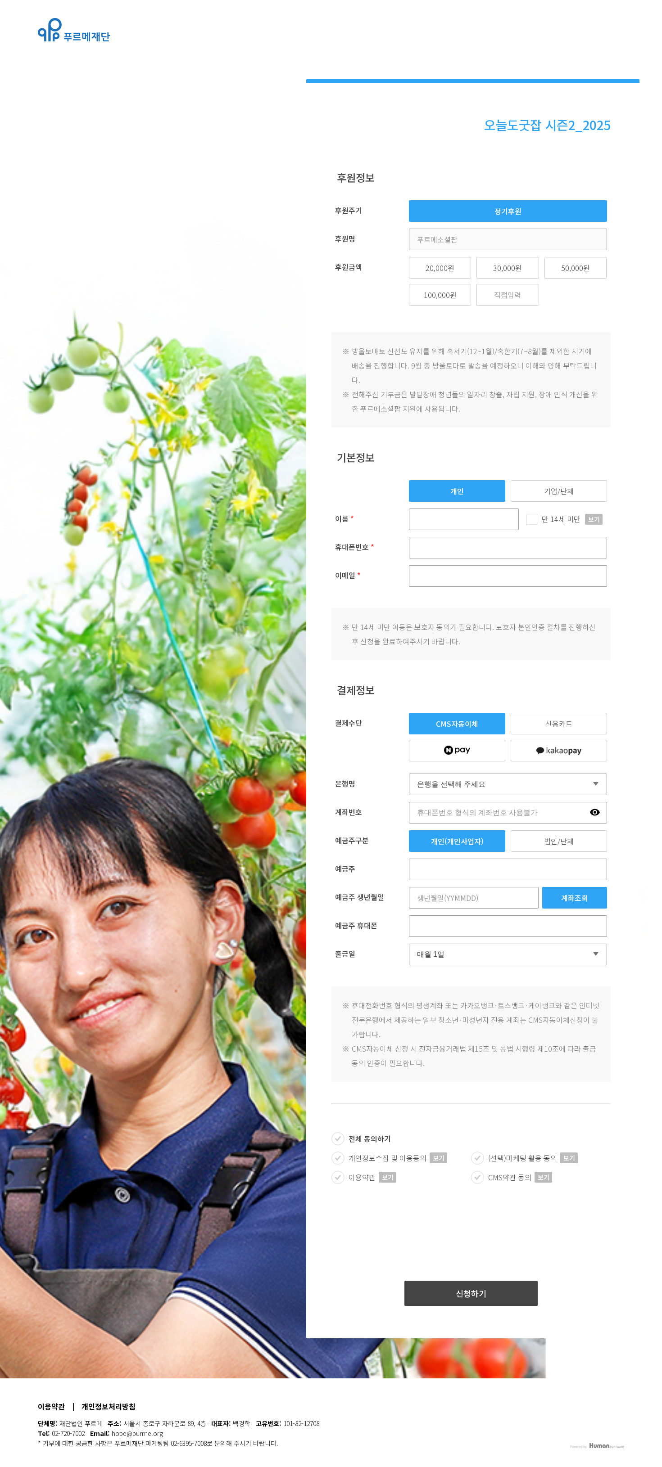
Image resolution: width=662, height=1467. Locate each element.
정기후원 (507, 211)
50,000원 (575, 267)
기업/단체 (559, 491)
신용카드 (558, 723)
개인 (457, 491)
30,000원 (507, 267)
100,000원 (440, 294)
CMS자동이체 (457, 723)
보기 (594, 519)
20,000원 (440, 267)
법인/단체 (559, 841)
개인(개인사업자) (457, 841)
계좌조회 (574, 897)
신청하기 (471, 1293)
